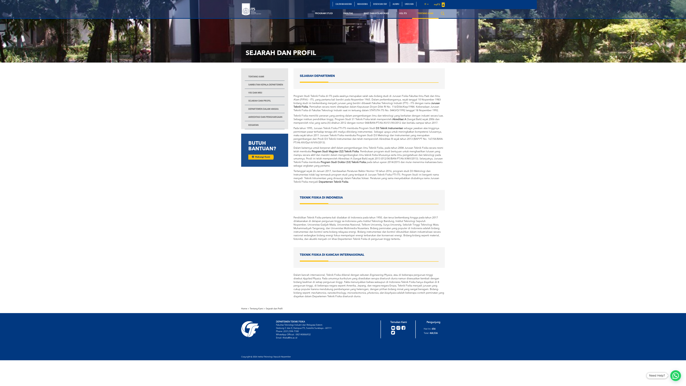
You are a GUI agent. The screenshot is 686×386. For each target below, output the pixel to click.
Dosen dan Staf (380, 4)
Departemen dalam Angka (263, 109)
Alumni (396, 4)
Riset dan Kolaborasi (376, 14)
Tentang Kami (425, 14)
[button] (675, 375)
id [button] (425, 4)
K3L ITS (403, 14)
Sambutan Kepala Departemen (265, 85)
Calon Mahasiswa (343, 4)
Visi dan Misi (255, 93)
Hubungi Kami (262, 157)
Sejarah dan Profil (259, 101)
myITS (437, 5)
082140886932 (303, 335)
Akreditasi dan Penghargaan (265, 117)
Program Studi (324, 14)
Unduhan (409, 4)
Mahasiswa (362, 4)
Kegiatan (253, 125)
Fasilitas (348, 14)
